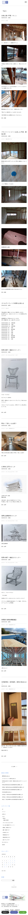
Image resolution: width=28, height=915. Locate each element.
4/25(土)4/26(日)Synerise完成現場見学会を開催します (12, 784)
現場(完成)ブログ (12, 428)
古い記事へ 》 (14, 766)
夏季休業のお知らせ (6, 776)
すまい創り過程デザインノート (9, 825)
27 (6, 866)
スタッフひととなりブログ (10, 471)
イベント (3, 811)
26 (4, 866)
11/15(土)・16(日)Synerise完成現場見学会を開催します (12, 794)
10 (14, 860)
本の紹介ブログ (6, 832)
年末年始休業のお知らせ (6, 792)
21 (8, 864)
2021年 (4, 818)
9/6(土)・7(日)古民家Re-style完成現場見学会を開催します (13, 799)
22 (10, 864)
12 (4, 862)
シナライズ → (14, 912)
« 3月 (2, 870)
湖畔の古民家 (5, 820)
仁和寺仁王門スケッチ (8, 466)
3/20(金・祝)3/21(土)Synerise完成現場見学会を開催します (13, 787)
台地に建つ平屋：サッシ (9, 15)
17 (14, 862)
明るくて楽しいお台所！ (9, 423)
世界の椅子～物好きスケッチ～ (11, 350)
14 (8, 862)
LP (2, 809)
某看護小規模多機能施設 (8, 619)
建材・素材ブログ (6, 829)
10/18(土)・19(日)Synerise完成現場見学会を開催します (12, 797)
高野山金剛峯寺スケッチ (9, 515)
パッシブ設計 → (22, 912)
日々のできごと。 (5, 842)
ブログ (7, 428)
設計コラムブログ (6, 839)
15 (10, 862)
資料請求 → (5, 912)
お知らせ (7, 308)
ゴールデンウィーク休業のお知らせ (12, 303)
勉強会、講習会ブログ (7, 827)
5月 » (5, 870)
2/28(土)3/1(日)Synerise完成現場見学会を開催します (12, 789)
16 (12, 862)
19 (4, 864)
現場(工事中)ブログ (12, 624)
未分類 (7, 20)
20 (6, 864)
